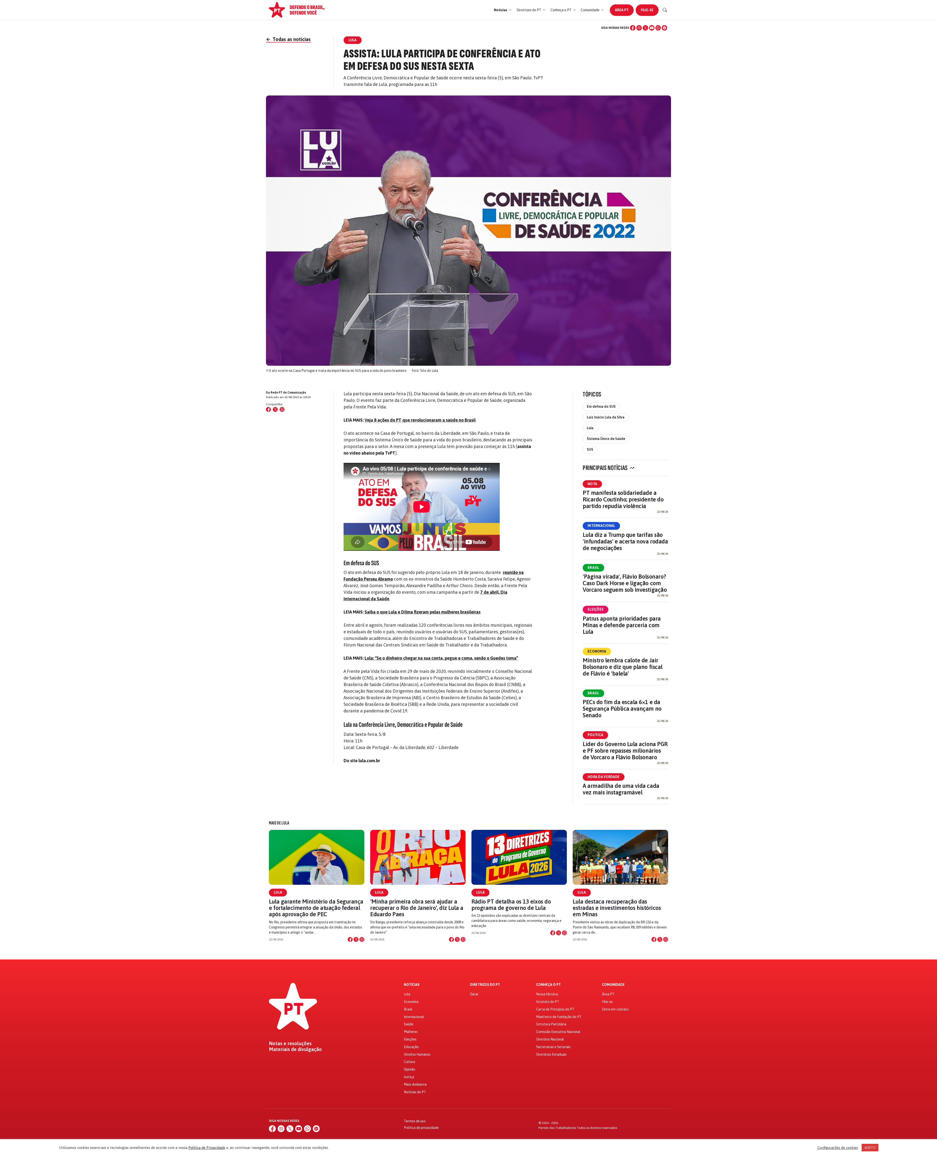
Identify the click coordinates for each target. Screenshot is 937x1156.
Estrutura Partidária (551, 1024)
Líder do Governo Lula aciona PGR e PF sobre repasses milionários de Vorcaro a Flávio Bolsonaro (625, 750)
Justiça (409, 1077)
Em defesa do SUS (601, 406)
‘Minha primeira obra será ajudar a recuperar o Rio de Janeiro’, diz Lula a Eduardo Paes (416, 908)
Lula (590, 428)
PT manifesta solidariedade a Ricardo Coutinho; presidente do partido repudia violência (623, 499)
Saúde (408, 1024)
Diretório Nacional (550, 1039)
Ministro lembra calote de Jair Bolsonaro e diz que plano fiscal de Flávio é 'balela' (622, 667)
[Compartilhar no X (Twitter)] (275, 409)
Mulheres (411, 1032)
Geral (474, 994)
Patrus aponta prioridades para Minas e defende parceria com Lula (622, 625)
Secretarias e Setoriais (553, 1047)
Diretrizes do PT (485, 985)
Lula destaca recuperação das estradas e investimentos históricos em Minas (617, 908)
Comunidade (613, 985)
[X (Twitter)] (645, 28)
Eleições (595, 609)
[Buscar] (664, 10)
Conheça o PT (548, 985)
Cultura (409, 1062)
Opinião (409, 1069)
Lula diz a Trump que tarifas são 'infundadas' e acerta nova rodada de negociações (625, 541)
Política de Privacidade (206, 1148)
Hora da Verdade (604, 777)
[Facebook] (632, 28)
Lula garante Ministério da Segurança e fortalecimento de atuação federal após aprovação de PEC (316, 908)
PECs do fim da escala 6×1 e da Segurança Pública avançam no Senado (622, 709)
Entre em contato (615, 1009)
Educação (411, 1047)
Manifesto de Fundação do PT (558, 1017)
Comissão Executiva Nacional (558, 1032)
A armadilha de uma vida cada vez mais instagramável (621, 789)
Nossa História (547, 994)
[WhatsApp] (658, 28)
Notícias (411, 985)
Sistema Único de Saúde (606, 439)
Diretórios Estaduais (551, 1054)
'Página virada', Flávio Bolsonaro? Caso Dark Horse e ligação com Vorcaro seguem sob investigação (625, 583)
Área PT (622, 10)
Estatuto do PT (547, 1002)
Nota (592, 484)
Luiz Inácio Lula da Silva (605, 417)
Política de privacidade (421, 1128)
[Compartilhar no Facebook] (268, 409)
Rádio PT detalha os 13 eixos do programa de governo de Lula (511, 904)
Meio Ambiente (415, 1084)
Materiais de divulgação (295, 1049)
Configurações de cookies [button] (837, 1148)
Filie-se (647, 10)
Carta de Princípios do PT (555, 1009)
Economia (597, 651)
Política (595, 735)
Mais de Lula (279, 823)
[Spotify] (664, 28)
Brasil (593, 568)
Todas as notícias (288, 39)
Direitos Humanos (417, 1054)
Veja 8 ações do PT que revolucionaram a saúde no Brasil (420, 420)
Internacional (601, 526)
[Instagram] (639, 28)
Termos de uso (415, 1121)
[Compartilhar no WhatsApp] (282, 409)
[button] (503, 10)
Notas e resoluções (290, 1043)
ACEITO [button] (870, 1147)
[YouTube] (651, 28)
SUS (590, 449)
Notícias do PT (415, 1092)
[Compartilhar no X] (356, 939)
